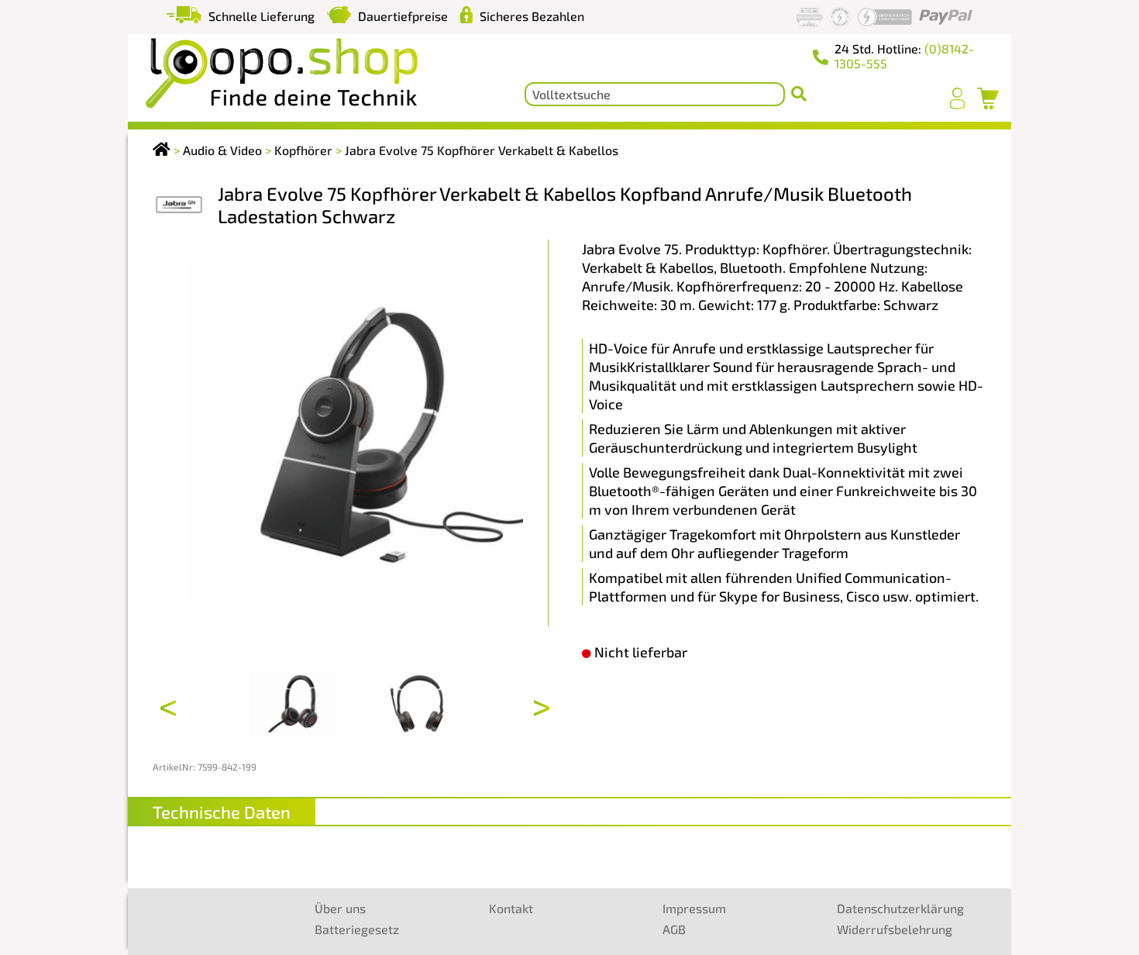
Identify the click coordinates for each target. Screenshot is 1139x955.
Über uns (340, 908)
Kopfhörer (303, 150)
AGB (674, 929)
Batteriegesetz (357, 929)
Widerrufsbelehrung (894, 929)
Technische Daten (222, 812)
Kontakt (511, 908)
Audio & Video (222, 150)
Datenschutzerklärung (900, 908)
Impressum (694, 908)
